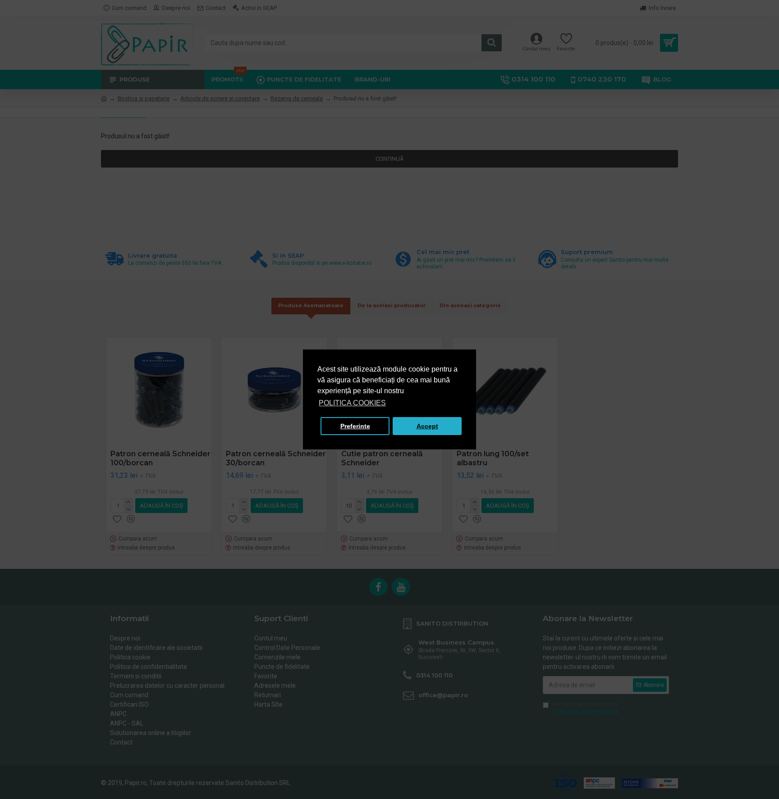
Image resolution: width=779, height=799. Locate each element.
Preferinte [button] (355, 426)
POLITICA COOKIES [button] (352, 403)
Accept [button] (427, 426)
